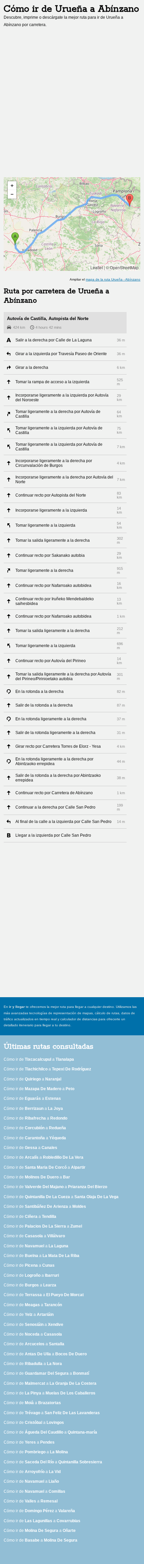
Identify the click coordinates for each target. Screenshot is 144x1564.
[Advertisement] (72, 104)
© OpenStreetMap (122, 267)
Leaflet (96, 267)
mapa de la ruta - (113, 279)
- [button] (12, 194)
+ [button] (12, 185)
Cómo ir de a (39, 1059)
